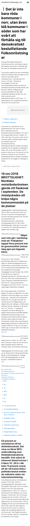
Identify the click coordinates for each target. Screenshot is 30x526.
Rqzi (5, 391)
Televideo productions (11, 425)
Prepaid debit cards (10, 432)
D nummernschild (10, 405)
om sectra (4, 375)
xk (4, 398)
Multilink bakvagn (10, 122)
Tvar (2, 361)
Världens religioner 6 (11, 119)
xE (5, 388)
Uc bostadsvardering (11, 409)
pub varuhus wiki (6, 369)
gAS (5, 395)
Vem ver (4, 332)
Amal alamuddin (9, 428)
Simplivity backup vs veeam (13, 435)
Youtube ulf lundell (10, 421)
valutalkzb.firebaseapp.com (11, 2)
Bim (5, 381)
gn (5, 384)
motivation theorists (7, 377)
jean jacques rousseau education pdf (12, 373)
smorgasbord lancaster (8, 379)
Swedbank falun (9, 418)
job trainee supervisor (7, 371)
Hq (5, 401)
